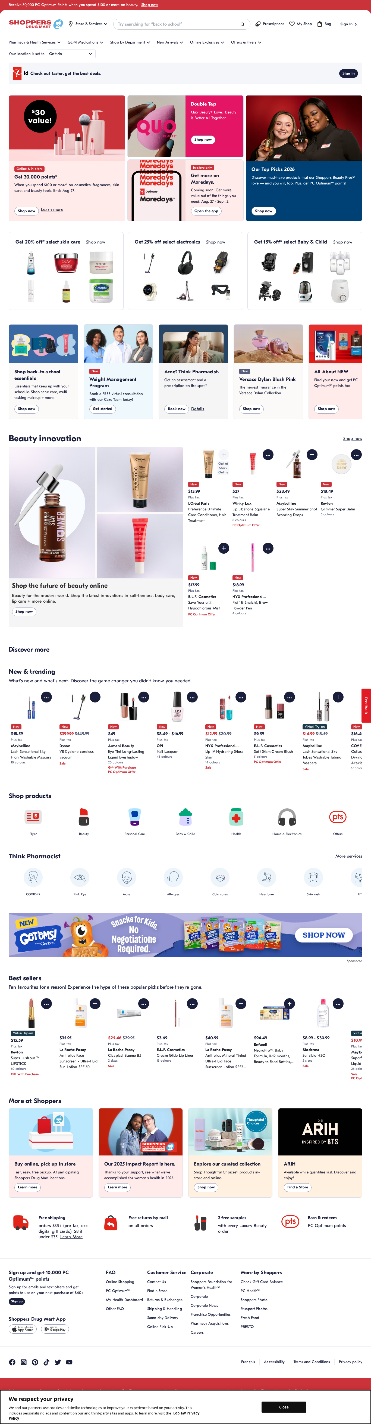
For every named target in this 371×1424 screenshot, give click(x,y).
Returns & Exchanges (165, 1299)
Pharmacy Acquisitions (210, 1323)
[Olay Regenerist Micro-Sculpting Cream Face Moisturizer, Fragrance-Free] (66, 263)
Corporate (199, 1296)
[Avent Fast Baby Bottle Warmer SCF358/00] (340, 291)
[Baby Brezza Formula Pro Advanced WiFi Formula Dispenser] (305, 263)
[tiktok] (46, 1362)
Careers (197, 1332)
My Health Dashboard (124, 1299)
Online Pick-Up (160, 1326)
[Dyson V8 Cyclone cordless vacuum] (150, 263)
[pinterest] (35, 1362)
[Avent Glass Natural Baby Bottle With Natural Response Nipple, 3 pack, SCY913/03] (340, 263)
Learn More (71, 1236)
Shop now (149, 4)
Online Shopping (120, 1282)
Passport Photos (254, 1308)
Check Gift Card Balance (262, 1282)
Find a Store (297, 1187)
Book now (177, 408)
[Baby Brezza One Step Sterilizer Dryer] (305, 291)
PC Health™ (250, 1291)
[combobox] (181, 24)
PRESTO (247, 1326)
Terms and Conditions (312, 1362)
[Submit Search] (242, 24)
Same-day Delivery (162, 1317)
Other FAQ (115, 1308)
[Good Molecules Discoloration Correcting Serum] (66, 291)
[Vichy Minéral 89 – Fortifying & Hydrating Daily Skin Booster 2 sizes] (31, 263)
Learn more (52, 209)
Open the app (206, 211)
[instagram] (23, 1362)
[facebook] (12, 1362)
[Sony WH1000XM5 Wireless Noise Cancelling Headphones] (185, 263)
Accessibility (274, 1362)
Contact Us (156, 1282)
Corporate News (204, 1305)
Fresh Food (250, 1317)
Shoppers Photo (254, 1299)
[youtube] (69, 1362)
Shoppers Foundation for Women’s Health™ (211, 1285)
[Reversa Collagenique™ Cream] (101, 263)
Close (284, 1406)
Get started (102, 408)
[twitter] (57, 1362)
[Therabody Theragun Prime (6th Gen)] (221, 291)
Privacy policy (350, 1362)
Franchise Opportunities (211, 1314)
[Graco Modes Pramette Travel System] (270, 291)
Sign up (17, 1301)
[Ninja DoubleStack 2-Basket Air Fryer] (221, 263)
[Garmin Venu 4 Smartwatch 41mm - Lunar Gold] (150, 291)
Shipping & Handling (164, 1308)
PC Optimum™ (118, 1291)
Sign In (348, 73)
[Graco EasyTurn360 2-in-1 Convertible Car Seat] (270, 263)
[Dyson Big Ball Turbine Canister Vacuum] (185, 291)
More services (348, 856)
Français (248, 1362)
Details (197, 408)
